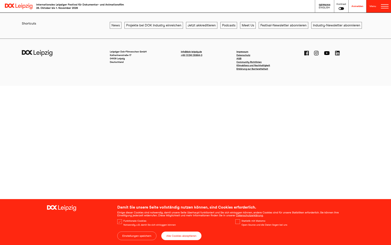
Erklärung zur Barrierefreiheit (252, 69)
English (324, 7)
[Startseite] (16, 6)
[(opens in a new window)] (306, 53)
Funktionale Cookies (134, 220)
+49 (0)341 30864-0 (191, 55)
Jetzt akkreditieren (202, 25)
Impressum (242, 51)
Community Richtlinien (249, 62)
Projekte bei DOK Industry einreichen (153, 25)
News (115, 25)
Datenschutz (243, 55)
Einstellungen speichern (136, 235)
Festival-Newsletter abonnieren (283, 25)
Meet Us (248, 25)
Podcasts (228, 25)
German (324, 4)
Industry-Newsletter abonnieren (336, 25)
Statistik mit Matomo (253, 220)
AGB (238, 58)
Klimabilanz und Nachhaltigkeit (253, 65)
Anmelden (357, 6)
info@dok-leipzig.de (191, 51)
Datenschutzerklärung (249, 215)
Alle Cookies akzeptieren (181, 235)
